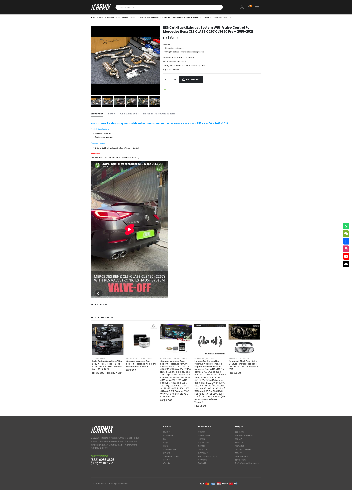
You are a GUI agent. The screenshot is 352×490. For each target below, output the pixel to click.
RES (164, 88)
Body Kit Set (104, 359)
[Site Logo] (101, 7)
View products (118, 328)
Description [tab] (97, 114)
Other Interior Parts (146, 359)
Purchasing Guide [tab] (129, 114)
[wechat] (346, 233)
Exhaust (178, 65)
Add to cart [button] (153, 328)
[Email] (346, 264)
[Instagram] (346, 249)
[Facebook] (346, 241)
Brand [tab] (111, 114)
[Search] (219, 7)
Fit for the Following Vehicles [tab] (159, 114)
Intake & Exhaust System (193, 65)
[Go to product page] (107, 339)
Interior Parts (131, 359)
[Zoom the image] (102, 426)
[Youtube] (346, 256)
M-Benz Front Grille (243, 359)
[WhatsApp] (346, 226)
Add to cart (193, 79)
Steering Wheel (212, 359)
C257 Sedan (173, 69)
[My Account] (242, 7)
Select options (255, 328)
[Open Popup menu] (257, 7)
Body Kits (95, 359)
